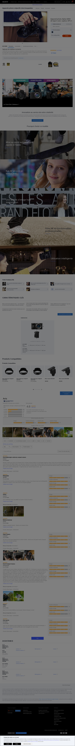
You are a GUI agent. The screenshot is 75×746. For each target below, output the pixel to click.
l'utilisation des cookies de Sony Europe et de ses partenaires (48, 740)
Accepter (7, 743)
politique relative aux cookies (32, 741)
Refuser (16, 743)
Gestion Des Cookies (27, 743)
